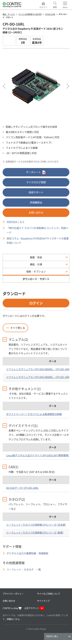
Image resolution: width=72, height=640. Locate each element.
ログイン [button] (44, 5)
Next (66, 86)
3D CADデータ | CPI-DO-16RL (22, 488)
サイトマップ (43, 600)
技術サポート (36, 192)
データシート (33, 172)
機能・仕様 (36, 264)
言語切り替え (52, 636)
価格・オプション (36, 271)
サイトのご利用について (48, 593)
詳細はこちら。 (14, 619)
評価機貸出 (36, 202)
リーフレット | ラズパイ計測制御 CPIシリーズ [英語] (34, 532)
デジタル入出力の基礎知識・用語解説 (27, 553)
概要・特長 (36, 257)
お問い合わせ (36, 212)
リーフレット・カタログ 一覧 (24, 569)
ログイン (36, 303)
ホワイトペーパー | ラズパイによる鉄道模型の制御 (34, 414)
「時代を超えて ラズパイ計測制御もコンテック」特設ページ (37, 230)
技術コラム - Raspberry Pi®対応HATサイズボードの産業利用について (38, 240)
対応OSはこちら (15, 222)
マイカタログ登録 (36, 182)
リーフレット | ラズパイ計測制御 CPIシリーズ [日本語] (36, 524)
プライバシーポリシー (13, 593)
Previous (5, 86)
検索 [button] (57, 5)
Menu (65, 7)
